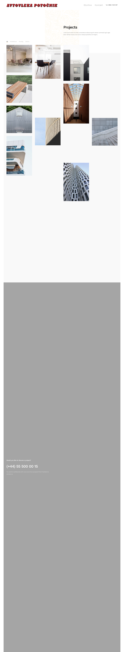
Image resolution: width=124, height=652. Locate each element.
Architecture (13, 41)
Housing (21, 41)
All (7, 41)
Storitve (88, 5)
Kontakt (99, 5)
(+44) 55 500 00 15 (22, 466)
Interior (27, 41)
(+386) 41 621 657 (112, 5)
